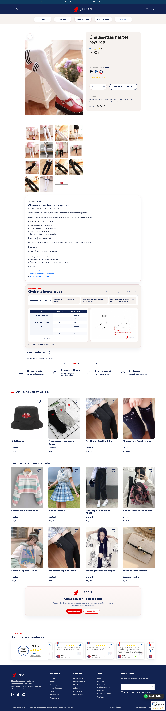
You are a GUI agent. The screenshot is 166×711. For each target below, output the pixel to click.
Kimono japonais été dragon (100, 570)
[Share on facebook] (97, 106)
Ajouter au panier (123, 86)
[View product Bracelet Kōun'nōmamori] (139, 547)
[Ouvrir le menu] (12, 9)
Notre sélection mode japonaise (42, 274)
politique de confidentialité (141, 692)
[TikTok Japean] (18, 694)
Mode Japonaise (83, 19)
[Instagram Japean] (12, 694)
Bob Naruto (17, 441)
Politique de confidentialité (145, 707)
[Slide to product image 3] (46, 133)
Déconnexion (78, 695)
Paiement (101, 690)
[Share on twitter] (101, 106)
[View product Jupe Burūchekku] (64, 487)
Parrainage (77, 691)
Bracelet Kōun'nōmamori (136, 570)
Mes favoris (78, 685)
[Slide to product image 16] (61, 184)
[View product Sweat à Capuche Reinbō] (27, 547)
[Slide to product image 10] (32, 167)
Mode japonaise (74, 611)
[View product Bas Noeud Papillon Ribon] (102, 418)
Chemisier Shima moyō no (24, 510)
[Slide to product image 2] (32, 133)
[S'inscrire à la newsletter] (152, 687)
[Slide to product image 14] (32, 184)
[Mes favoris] (147, 9)
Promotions (54, 698)
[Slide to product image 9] (76, 150)
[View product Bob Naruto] (27, 418)
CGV (127, 707)
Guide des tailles (104, 694)
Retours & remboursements (104, 686)
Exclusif (123, 19)
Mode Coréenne (103, 19)
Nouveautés (54, 695)
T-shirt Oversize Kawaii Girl (137, 510)
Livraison (100, 682)
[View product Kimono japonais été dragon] (102, 547)
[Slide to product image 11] (46, 167)
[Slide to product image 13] (76, 167)
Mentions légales (115, 707)
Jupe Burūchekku (57, 510)
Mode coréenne (92, 611)
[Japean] (83, 9)
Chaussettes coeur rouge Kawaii (61, 442)
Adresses (77, 688)
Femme (63, 19)
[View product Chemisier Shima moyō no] (27, 487)
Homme (43, 19)
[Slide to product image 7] (46, 150)
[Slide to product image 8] (61, 150)
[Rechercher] (17, 9)
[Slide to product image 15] (46, 184)
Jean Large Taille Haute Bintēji (98, 512)
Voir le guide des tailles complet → (41, 344)
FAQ (99, 678)
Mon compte (78, 678)
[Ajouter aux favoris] (30, 36)
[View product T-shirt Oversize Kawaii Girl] (139, 487)
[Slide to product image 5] (76, 133)
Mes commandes (79, 682)
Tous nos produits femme (39, 276)
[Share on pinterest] (104, 106)
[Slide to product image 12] (61, 167)
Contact (100, 697)
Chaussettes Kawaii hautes (137, 441)
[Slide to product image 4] (61, 133)
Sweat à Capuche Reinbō (24, 570)
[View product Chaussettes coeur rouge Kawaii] (64, 418)
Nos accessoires (36, 271)
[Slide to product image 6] (32, 150)
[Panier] (152, 9)
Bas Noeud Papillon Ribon (99, 441)
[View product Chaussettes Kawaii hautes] (139, 418)
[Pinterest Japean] (23, 694)
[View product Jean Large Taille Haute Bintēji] (102, 487)
